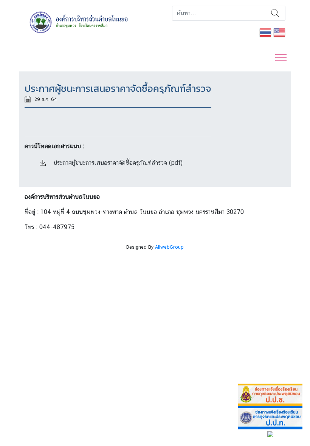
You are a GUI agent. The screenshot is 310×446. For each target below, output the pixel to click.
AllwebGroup (169, 247)
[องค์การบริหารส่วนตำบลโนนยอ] (87, 21)
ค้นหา (275, 13)
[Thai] (265, 32)
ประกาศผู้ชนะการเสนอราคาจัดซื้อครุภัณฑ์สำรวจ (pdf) (117, 162)
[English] (279, 32)
